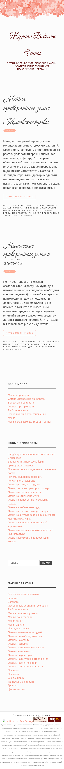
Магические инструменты (23, 613)
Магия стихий (16, 624)
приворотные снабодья (18, 347)
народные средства (15, 213)
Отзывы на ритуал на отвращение (28, 658)
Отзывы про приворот (21, 406)
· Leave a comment (21, 215)
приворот (35, 213)
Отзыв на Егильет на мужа (23, 495)
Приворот (14, 670)
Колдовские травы (26, 122)
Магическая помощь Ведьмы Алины (29, 421)
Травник (20, 205)
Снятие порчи (16, 677)
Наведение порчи (18, 628)
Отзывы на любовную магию (25, 636)
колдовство (35, 208)
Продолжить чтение (19, 197)
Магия (11, 417)
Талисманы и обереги (21, 681)
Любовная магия (25, 342)
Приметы (13, 674)
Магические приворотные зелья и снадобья (26, 254)
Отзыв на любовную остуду (24, 507)
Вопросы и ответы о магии (23, 594)
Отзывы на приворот (20, 651)
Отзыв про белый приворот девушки (29, 510)
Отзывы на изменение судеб (25, 632)
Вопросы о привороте (21, 402)
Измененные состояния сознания (28, 605)
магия (49, 210)
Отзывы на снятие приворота (25, 666)
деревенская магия (15, 208)
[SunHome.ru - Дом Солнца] (18, 721)
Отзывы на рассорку (20, 654)
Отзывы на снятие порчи (22, 662)
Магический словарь (20, 616)
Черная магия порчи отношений (27, 413)
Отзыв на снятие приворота (24, 492)
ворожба (51, 205)
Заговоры (14, 601)
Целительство (16, 689)
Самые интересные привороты (26, 398)
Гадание (13, 598)
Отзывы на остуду (18, 639)
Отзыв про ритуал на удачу (24, 484)
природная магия (45, 347)
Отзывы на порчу (18, 643)
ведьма (40, 205)
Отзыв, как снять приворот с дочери (29, 488)
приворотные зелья (37, 344)
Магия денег (15, 620)
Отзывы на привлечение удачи (26, 647)
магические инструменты (28, 210)
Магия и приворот (18, 395)
